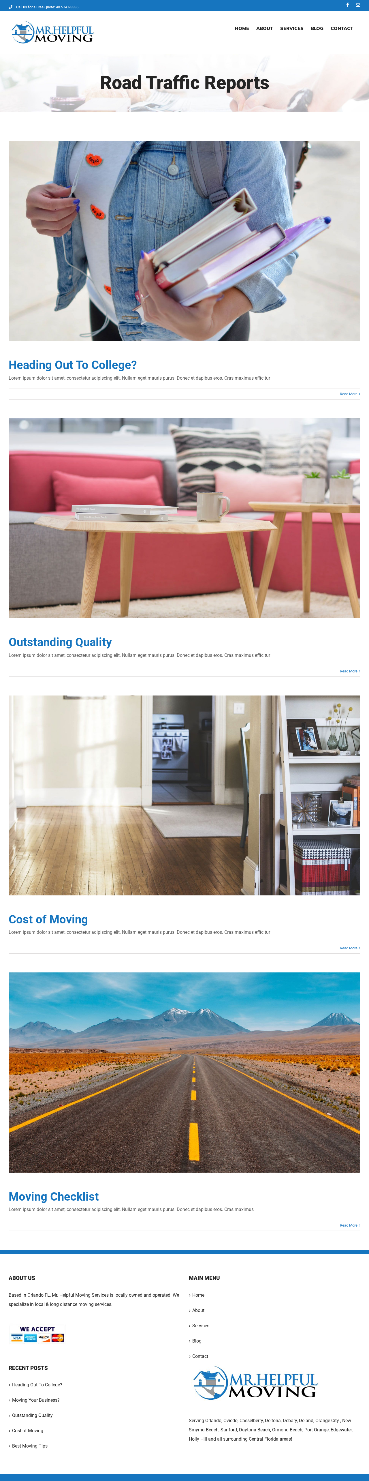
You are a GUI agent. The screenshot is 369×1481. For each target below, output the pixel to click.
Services (200, 1325)
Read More (348, 394)
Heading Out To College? (184, 241)
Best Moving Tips (30, 1446)
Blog (197, 1341)
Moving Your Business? (36, 1400)
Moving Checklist (184, 1072)
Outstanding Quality (184, 518)
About (198, 1310)
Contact (200, 1356)
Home (198, 1295)
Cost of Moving (184, 795)
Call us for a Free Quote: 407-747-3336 (47, 7)
